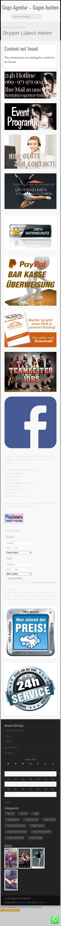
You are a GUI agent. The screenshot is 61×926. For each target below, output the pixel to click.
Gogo (36, 813)
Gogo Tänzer (50, 819)
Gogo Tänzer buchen (16, 825)
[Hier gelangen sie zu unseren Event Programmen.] (30, 129)
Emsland (8, 741)
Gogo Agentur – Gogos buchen (30, 7)
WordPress (41, 902)
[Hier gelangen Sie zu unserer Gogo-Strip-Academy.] (30, 208)
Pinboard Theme (23, 902)
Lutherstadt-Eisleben (14, 730)
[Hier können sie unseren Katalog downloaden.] (30, 346)
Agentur (10, 813)
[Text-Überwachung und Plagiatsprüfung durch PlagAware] (14, 522)
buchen (24, 813)
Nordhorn (9, 753)
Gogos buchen (31, 819)
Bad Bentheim (11, 747)
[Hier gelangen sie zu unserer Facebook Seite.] (30, 447)
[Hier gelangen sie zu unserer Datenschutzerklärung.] (30, 249)
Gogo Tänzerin (38, 825)
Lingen (8, 736)
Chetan (21, 907)
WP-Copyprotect (34, 907)
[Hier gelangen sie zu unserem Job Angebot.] (30, 391)
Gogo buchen (13, 819)
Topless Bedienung (15, 838)
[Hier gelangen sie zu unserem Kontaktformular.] (30, 168)
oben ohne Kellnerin (42, 831)
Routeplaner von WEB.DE (44, 582)
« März (7, 802)
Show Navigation (49, 27)
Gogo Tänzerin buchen (17, 831)
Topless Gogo (36, 838)
